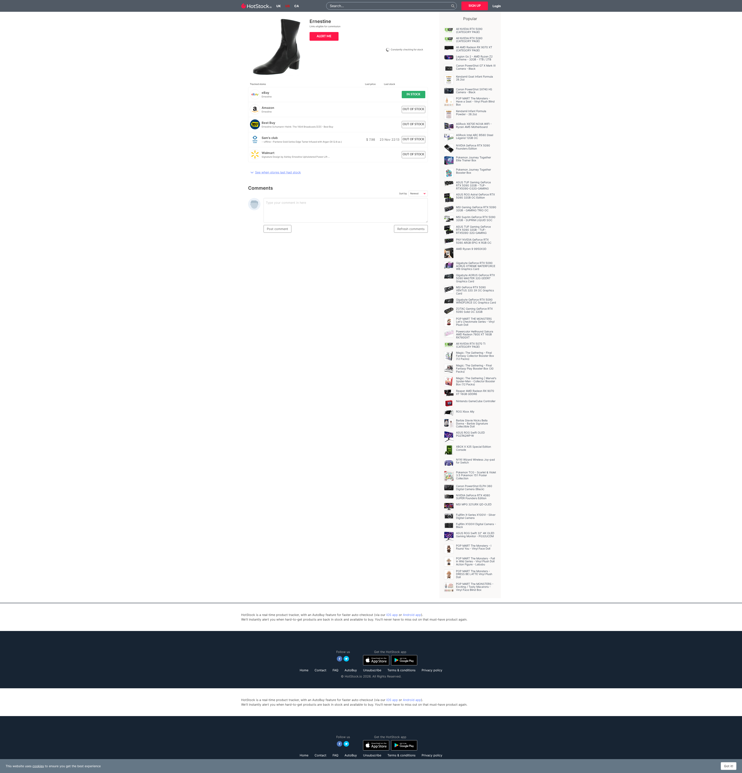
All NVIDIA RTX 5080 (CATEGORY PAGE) (469, 39)
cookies (38, 766)
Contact (320, 670)
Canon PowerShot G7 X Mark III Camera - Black (476, 67)
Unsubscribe (372, 670)
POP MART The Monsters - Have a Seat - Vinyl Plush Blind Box (475, 101)
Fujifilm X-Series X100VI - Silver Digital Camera (475, 516)
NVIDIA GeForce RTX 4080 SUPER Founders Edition (473, 497)
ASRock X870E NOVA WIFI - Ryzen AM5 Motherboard (474, 125)
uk (278, 6)
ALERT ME (324, 36)
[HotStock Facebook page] (339, 659)
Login (497, 6)
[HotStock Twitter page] (346, 659)
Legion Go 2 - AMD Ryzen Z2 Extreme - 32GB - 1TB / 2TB (474, 58)
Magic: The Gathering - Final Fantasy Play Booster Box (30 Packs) (475, 368)
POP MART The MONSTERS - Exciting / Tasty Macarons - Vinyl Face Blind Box (474, 587)
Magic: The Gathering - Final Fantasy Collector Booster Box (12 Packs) (475, 355)
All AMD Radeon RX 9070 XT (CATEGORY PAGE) (474, 49)
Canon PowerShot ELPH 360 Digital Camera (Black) (474, 487)
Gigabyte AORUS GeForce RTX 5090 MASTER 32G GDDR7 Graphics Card (475, 278)
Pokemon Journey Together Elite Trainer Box (473, 159)
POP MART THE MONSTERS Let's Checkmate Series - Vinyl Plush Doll (475, 321)
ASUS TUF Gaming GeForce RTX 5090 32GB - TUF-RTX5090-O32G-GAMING (473, 185)
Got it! (728, 766)
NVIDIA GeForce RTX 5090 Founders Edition (473, 147)
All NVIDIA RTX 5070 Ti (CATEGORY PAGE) (470, 345)
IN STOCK (413, 94)
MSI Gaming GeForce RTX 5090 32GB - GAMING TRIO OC (476, 209)
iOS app (392, 615)
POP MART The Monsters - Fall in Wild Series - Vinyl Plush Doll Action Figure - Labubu (475, 561)
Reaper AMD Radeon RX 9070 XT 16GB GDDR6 (475, 392)
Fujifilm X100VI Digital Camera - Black (476, 525)
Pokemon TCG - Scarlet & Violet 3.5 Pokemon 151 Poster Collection (476, 475)
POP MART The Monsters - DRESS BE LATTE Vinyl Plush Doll (474, 574)
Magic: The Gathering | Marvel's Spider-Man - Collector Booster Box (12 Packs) (476, 381)
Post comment (277, 229)
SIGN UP (475, 6)
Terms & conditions (401, 670)
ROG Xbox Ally (465, 411)
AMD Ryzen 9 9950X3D (471, 248)
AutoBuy (351, 670)
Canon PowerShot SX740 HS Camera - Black (474, 91)
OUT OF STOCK (413, 109)
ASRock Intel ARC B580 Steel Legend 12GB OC (474, 136)
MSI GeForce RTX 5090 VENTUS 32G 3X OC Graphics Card (475, 290)
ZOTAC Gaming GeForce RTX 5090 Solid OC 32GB (474, 310)
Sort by (403, 193)
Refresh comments (411, 229)
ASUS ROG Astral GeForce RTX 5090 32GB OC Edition (475, 196)
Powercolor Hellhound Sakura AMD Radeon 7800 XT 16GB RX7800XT (474, 334)
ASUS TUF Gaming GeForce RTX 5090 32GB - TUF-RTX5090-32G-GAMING (473, 229)
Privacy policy (432, 670)
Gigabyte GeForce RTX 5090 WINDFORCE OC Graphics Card (476, 301)
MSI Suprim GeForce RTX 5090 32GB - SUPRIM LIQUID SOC (475, 218)
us (287, 6)
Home (304, 670)
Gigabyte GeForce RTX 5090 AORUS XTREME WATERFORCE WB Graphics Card (475, 266)
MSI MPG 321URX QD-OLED (474, 504)
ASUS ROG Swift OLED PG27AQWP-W (470, 434)
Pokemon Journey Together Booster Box (473, 171)
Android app (412, 615)
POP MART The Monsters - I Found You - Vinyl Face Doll (473, 547)
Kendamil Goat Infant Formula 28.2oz (474, 78)
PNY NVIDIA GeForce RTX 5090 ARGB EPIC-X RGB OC (473, 241)
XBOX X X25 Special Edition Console (473, 448)
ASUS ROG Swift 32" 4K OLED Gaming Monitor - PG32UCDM (475, 534)
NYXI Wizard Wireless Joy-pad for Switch (475, 461)
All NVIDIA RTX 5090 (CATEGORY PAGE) (469, 30)
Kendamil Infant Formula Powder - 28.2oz (471, 112)
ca (296, 6)
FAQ (335, 670)
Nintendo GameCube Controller (475, 401)
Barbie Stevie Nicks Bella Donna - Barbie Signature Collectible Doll (472, 423)
